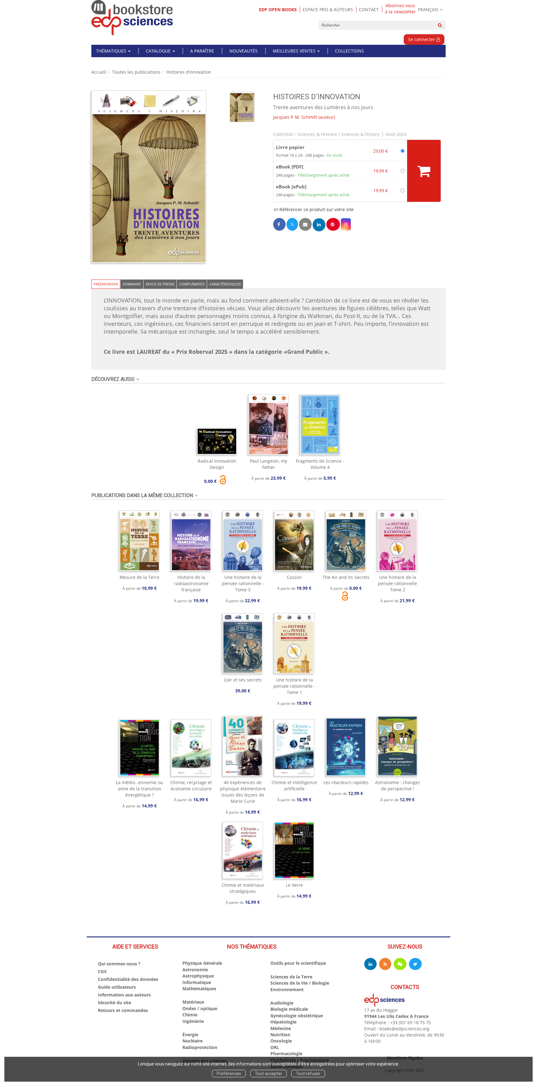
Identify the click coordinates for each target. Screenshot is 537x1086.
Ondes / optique (199, 1008)
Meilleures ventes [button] (295, 51)
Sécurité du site (114, 1002)
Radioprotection (199, 1047)
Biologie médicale (289, 1009)
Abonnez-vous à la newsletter (400, 8)
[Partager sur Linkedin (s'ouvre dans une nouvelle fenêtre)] (319, 224)
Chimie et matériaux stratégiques (243, 888)
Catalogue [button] (159, 51)
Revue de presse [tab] (160, 284)
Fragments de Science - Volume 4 (320, 464)
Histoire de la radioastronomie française (191, 583)
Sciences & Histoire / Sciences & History (338, 134)
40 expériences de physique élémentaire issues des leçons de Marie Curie (243, 791)
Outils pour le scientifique (298, 963)
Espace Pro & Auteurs (328, 9)
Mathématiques (199, 988)
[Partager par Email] (305, 224)
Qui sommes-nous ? (119, 964)
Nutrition (280, 1034)
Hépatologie (283, 1022)
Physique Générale (202, 963)
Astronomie (195, 970)
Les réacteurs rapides (346, 782)
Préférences (229, 1073)
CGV (102, 971)
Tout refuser (308, 1073)
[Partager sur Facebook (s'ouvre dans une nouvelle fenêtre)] (279, 224)
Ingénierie (193, 1021)
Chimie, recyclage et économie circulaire (191, 785)
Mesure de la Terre (139, 577)
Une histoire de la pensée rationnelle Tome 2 (397, 583)
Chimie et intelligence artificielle (294, 785)
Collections (349, 51)
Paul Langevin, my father (268, 464)
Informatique (196, 982)
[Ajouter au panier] (424, 171)
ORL (274, 1047)
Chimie (189, 1015)
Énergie (190, 1034)
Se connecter (422, 39)
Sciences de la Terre (291, 976)
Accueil (98, 72)
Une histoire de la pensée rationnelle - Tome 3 (243, 583)
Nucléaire (192, 1041)
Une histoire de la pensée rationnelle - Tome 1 (294, 686)
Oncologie (281, 1041)
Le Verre (294, 885)
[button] (148, 176)
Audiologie (281, 1003)
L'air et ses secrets (243, 680)
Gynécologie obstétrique (296, 1016)
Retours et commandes (123, 1010)
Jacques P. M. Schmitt (295, 117)
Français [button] (428, 9)
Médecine (280, 1028)
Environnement (287, 989)
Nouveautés (243, 51)
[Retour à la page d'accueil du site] (132, 18)
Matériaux (193, 1002)
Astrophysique (198, 976)
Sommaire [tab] (132, 284)
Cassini (294, 577)
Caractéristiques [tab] (225, 284)
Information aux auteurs (124, 995)
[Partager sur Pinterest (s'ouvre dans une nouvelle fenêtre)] (333, 224)
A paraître (202, 51)
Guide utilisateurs (117, 987)
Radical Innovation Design (217, 464)
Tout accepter (268, 1073)
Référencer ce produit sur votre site (316, 209)
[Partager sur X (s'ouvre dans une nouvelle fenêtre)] (292, 224)
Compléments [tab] (191, 284)
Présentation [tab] (106, 284)
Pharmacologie (286, 1053)
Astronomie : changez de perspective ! (397, 785)
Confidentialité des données (128, 979)
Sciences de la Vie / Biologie (299, 983)
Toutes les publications (136, 72)
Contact (369, 9)
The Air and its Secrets (346, 577)
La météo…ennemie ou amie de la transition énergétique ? (139, 788)
